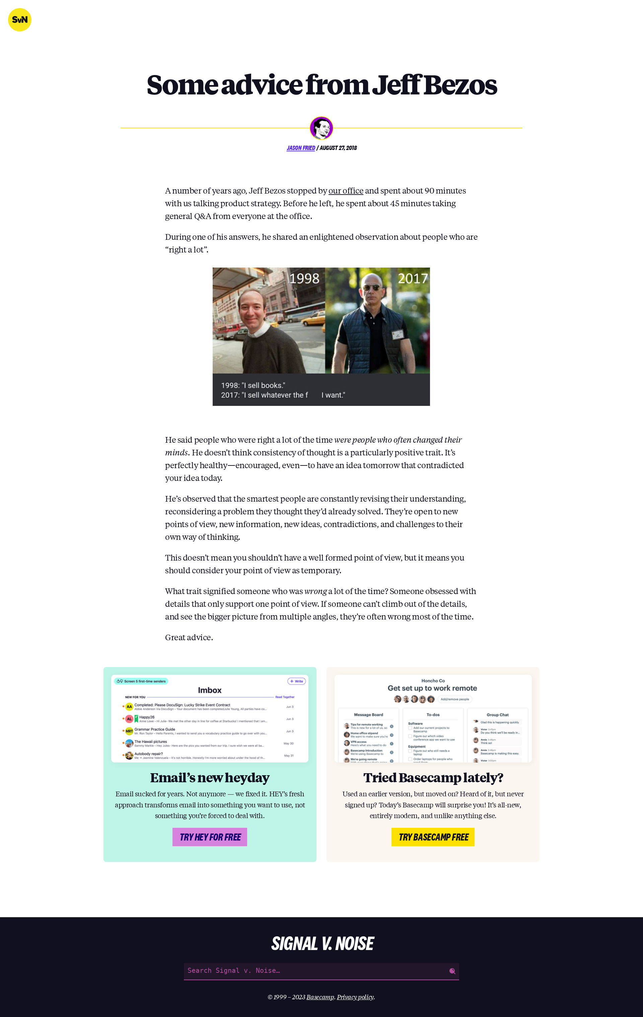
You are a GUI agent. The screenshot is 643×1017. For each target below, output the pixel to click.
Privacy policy (355, 996)
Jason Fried (301, 148)
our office (346, 190)
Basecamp (320, 996)
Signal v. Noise (19, 19)
